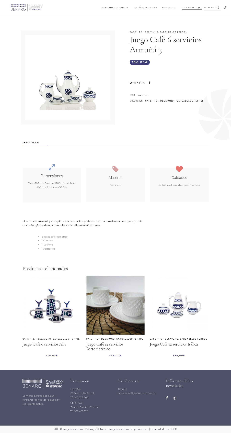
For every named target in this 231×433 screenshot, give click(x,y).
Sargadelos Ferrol (173, 32)
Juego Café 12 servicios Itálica (174, 344)
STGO (173, 429)
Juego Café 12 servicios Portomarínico (104, 346)
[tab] (35, 142)
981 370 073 (81, 397)
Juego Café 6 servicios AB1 (44, 344)
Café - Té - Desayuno (144, 32)
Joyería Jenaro (139, 429)
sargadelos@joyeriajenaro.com (136, 393)
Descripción (31, 142)
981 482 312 (81, 411)
